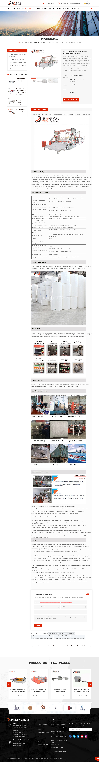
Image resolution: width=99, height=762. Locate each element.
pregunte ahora (69, 99)
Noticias (39, 729)
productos (28, 8)
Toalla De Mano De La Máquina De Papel (59, 741)
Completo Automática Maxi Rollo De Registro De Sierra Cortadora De (71, 690)
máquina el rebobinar (78, 635)
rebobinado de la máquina (63, 635)
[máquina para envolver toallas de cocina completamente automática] (50, 678)
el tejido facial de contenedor (58, 744)
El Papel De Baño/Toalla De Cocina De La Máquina (37, 42)
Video (50, 8)
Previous (9, 684)
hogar (9, 8)
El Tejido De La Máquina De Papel (58, 733)
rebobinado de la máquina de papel (42, 635)
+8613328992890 (23, 734)
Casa (39, 721)
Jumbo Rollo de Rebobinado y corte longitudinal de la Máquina (56, 602)
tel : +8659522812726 (50, 3)
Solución (44, 8)
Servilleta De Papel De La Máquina (17, 65)
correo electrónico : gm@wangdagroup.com (71, 3)
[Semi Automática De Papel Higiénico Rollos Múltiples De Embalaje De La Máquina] (11, 91)
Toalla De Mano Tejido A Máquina (17, 62)
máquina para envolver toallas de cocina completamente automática (50, 690)
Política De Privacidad (43, 744)
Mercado (55, 8)
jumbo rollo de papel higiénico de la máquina (62, 633)
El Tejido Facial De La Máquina (16, 59)
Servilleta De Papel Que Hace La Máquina (58, 737)
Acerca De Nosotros (42, 724)
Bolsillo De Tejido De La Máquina (17, 68)
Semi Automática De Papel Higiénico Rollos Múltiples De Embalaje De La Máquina (21, 90)
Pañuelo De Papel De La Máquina (58, 724)
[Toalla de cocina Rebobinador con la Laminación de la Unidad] (29, 678)
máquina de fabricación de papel (58, 751)
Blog (39, 736)
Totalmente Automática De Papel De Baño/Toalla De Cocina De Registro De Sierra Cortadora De (21, 100)
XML (38, 741)
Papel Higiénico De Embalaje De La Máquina (59, 727)
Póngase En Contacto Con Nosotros (69, 8)
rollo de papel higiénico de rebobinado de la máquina (70, 638)
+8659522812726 (19, 732)
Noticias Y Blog (36, 8)
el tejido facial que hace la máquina (57, 748)
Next (90, 684)
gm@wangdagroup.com (19, 743)
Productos (40, 727)
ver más (18, 84)
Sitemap (39, 739)
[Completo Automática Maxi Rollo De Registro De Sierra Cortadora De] (71, 678)
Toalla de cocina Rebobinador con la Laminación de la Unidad (29, 690)
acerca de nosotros (18, 8)
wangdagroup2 (20, 745)
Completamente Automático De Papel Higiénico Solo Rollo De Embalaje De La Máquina (20, 80)
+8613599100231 (23, 736)
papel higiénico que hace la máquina (42, 638)
